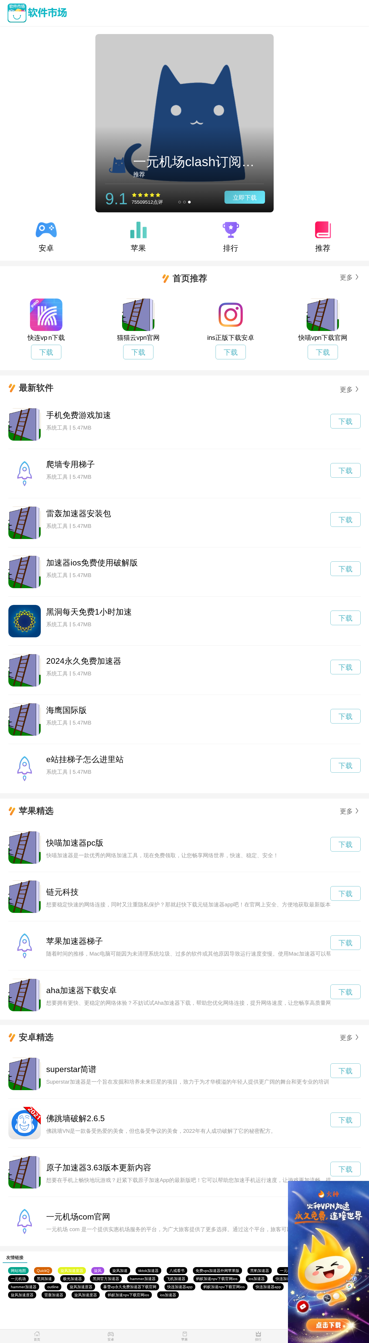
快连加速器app (180, 1287)
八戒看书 (177, 1270)
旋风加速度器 (72, 1270)
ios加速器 (257, 1279)
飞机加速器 (175, 1279)
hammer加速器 (143, 1279)
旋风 (98, 1270)
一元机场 (287, 1270)
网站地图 (18, 1270)
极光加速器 (72, 1279)
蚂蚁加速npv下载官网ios (216, 1279)
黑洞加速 (44, 1279)
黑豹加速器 (259, 1270)
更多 (346, 277)
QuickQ (43, 1270)
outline (53, 1287)
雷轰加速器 (53, 1295)
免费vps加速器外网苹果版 (217, 1270)
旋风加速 (120, 1270)
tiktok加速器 (148, 1270)
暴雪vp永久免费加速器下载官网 (129, 1287)
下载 (46, 352)
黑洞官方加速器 (106, 1279)
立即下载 (245, 197)
